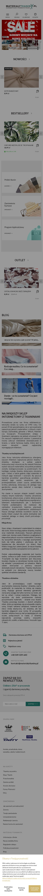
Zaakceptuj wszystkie (34, 889)
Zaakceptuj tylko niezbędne (8, 889)
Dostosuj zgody (21, 889)
